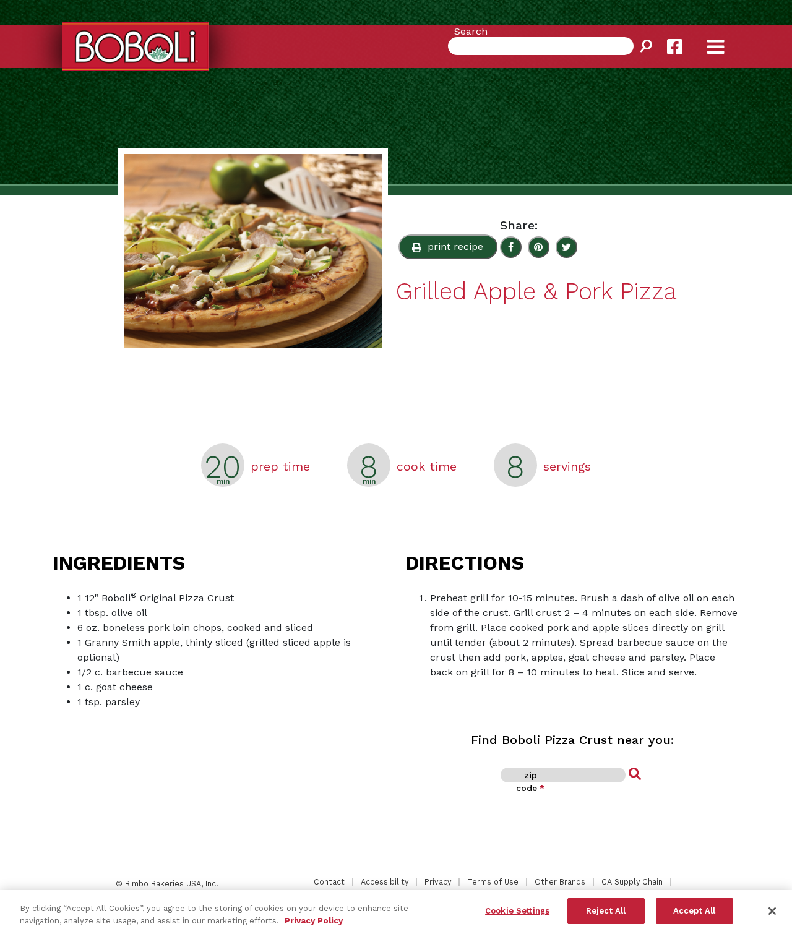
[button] (447, 246)
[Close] (772, 911)
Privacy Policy (314, 920)
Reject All (606, 910)
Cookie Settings (517, 910)
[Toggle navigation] (726, 37)
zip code (530, 781)
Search (471, 31)
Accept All (694, 910)
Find (635, 774)
